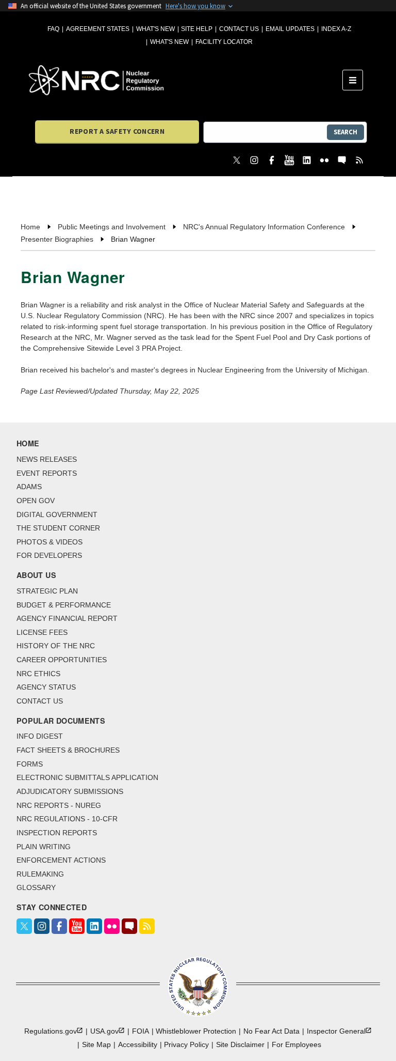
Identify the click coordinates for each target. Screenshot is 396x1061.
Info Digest (39, 736)
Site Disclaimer (240, 1044)
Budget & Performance (63, 605)
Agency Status (46, 687)
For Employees (296, 1044)
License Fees (42, 632)
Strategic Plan (47, 591)
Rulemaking (40, 874)
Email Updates (290, 29)
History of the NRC (55, 646)
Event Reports (46, 473)
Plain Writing (43, 846)
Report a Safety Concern (117, 131)
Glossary (36, 887)
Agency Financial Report (67, 618)
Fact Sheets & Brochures (68, 750)
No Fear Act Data (271, 1031)
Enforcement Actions (61, 860)
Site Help (196, 29)
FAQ (53, 29)
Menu (356, 80)
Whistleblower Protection (196, 1031)
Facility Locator (224, 41)
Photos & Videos (49, 542)
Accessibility (137, 1044)
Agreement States (97, 29)
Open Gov (35, 500)
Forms (29, 764)
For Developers (49, 555)
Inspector (336, 1031)
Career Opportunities (61, 660)
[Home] (185, 80)
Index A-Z (336, 29)
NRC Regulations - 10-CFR (67, 819)
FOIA (140, 1031)
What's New (155, 29)
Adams (29, 486)
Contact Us (239, 29)
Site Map (96, 1044)
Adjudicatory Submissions (69, 791)
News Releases (46, 459)
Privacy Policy (186, 1044)
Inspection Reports (56, 833)
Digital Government (56, 514)
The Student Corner (58, 528)
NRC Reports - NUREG (58, 805)
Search (345, 132)
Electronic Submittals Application (87, 777)
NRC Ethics (38, 673)
